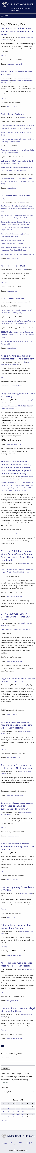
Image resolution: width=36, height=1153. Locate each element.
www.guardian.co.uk (13, 836)
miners (14, 80)
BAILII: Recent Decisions (12, 114)
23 (3, 1117)
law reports (22, 117)
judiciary (3, 814)
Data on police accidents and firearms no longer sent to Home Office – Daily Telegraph (16, 724)
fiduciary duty (28, 400)
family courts (23, 1015)
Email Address (5, 1058)
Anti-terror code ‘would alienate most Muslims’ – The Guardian (16, 964)
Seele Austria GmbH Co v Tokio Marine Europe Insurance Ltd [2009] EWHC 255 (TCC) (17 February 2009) (17, 181)
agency (21, 400)
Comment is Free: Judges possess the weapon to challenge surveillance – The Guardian (17, 805)
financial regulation (24, 38)
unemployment (5, 625)
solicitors (3, 82)
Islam (20, 969)
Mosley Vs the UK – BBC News (15, 266)
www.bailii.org (11, 188)
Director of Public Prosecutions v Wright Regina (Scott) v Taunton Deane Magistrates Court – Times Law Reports (17, 555)
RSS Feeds (21, 1143)
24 (8, 1117)
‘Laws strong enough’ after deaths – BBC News (17, 889)
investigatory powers (25, 812)
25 (13, 1117)
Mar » (7, 1121)
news (8, 40)
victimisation (14, 364)
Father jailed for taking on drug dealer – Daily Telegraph (16, 926)
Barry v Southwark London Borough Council (15, 629)
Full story (4, 56)
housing (21, 623)
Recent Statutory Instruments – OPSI (16, 197)
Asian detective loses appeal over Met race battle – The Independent (17, 357)
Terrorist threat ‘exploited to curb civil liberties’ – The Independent (17, 767)
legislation (22, 202)
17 (8, 1114)
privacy (25, 269)
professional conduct (26, 80)
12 (18, 1111)
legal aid (29, 1015)
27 (23, 1117)
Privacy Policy (29, 1143)
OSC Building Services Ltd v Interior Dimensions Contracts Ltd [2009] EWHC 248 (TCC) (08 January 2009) (17, 334)
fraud (32, 38)
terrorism (4, 774)
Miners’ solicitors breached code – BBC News (17, 73)
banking (21, 477)
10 (8, 1111)
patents (25, 853)
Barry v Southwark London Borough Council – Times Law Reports (15, 616)
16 (3, 1114)
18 (13, 1114)
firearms (21, 731)
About (5, 1143)
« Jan (2, 1121)
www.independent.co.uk (14, 386)
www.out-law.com (12, 714)
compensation (28, 477)
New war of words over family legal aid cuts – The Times (18, 1010)
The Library (12, 1143)
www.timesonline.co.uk (14, 64)
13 (23, 1111)
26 (18, 1117)
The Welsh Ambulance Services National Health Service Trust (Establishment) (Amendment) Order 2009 (17, 208)
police (24, 362)
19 (18, 1114)
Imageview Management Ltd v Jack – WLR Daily (18, 395)
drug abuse (22, 931)
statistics (3, 733)
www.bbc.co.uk (11, 107)
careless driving (23, 893)
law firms (3, 40)
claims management (25, 78)
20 (23, 1114)
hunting (21, 563)
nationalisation (12, 479)
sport (7, 402)
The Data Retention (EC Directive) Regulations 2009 (18, 254)
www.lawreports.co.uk (14, 444)
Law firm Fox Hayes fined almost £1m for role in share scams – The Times (17, 31)
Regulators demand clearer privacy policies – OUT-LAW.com (18, 680)
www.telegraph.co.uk (13, 757)
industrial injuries (6, 80)
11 (13, 1111)
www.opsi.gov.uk (12, 258)
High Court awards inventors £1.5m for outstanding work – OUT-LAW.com (18, 846)
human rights (23, 771)
